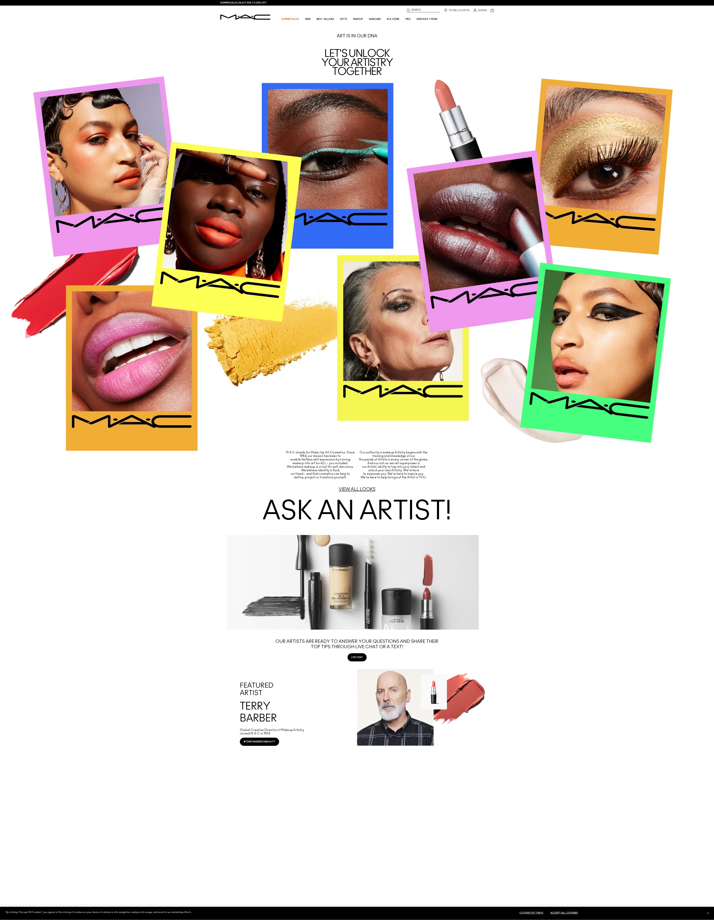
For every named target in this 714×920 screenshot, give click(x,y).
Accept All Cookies (564, 913)
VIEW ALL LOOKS (357, 489)
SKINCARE (375, 19)
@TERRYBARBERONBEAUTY (259, 742)
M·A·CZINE (393, 19)
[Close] (708, 913)
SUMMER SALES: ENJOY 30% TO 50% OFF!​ (243, 3)
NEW (308, 19)
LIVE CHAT (357, 657)
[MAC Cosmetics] (245, 17)
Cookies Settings (531, 913)
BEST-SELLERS (325, 19)
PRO (408, 19)
